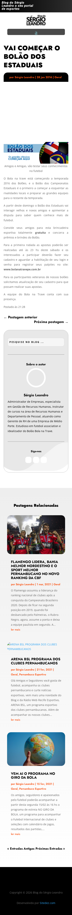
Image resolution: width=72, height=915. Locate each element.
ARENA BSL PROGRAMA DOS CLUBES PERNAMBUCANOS (35, 661)
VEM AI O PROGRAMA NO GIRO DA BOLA (33, 775)
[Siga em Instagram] (52, 7)
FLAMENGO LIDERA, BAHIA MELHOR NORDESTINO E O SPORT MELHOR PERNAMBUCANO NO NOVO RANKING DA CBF (35, 569)
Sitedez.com (47, 903)
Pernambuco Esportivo (32, 674)
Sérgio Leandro (24, 77)
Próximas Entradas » (50, 848)
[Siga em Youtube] (67, 7)
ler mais (15, 629)
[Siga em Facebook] (59, 7)
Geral (58, 77)
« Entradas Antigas (20, 848)
